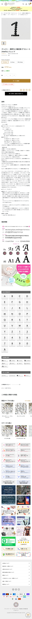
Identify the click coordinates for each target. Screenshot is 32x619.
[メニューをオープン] (2, 4)
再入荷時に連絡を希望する (16, 94)
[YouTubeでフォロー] (19, 589)
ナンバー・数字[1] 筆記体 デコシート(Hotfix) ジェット (24, 13)
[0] (29, 4)
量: (2, 75)
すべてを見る (28, 400)
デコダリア (3, 53)
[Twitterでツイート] (27, 90)
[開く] (23, 4)
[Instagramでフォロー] (16, 589)
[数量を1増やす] (14, 75)
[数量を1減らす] (6, 75)
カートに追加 (16, 81)
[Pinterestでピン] (24, 90)
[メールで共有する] (29, 90)
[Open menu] (28, 615)
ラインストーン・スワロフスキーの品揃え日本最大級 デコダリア (16, 609)
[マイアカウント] (26, 4)
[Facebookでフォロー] (13, 589)
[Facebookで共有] (21, 90)
